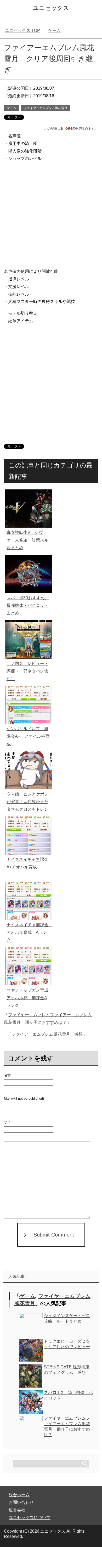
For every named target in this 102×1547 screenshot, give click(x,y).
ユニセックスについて (29, 1517)
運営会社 (17, 1510)
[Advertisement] (51, 216)
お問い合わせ (21, 1502)
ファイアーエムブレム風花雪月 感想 (47, 1034)
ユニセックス (51, 8)
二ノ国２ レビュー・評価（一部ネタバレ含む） (27, 671)
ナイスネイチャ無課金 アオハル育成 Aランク (30, 932)
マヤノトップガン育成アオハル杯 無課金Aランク (27, 998)
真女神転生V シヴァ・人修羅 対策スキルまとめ (27, 540)
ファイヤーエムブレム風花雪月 (45, 108)
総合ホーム (19, 1495)
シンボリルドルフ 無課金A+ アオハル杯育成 (28, 736)
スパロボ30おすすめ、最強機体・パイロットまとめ (28, 605)
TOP (22, 30)
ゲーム (11, 108)
